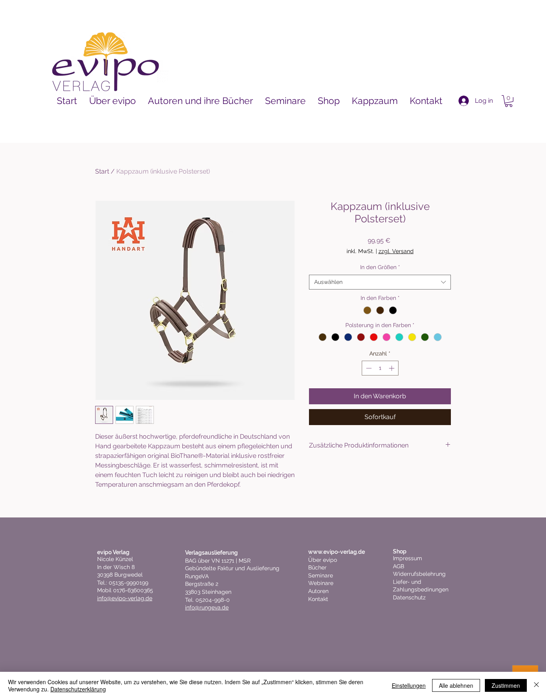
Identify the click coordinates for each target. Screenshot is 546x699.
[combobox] (380, 282)
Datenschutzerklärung (78, 689)
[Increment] (392, 368)
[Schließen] (536, 685)
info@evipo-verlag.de (124, 598)
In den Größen (380, 267)
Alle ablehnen (456, 685)
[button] (509, 101)
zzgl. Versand (396, 251)
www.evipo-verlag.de (336, 552)
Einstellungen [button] (409, 685)
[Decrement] (368, 368)
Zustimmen (506, 685)
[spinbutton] (380, 368)
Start (102, 171)
